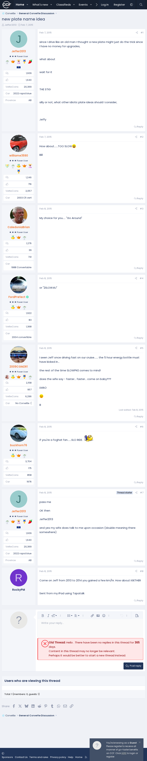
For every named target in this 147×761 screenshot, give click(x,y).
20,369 (28, 86)
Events (83, 4)
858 (29, 475)
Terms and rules (38, 757)
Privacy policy (58, 757)
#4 (141, 278)
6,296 (28, 396)
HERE (123, 753)
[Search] (141, 4)
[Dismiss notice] (139, 742)
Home (20, 4)
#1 (142, 32)
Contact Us (21, 757)
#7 (141, 492)
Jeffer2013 (10, 25)
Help (70, 757)
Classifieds (63, 4)
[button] (27, 4)
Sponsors (7, 757)
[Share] (136, 32)
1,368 (29, 326)
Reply (140, 126)
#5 (141, 348)
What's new (40, 4)
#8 (141, 571)
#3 (141, 208)
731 (30, 257)
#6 (141, 426)
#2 (141, 137)
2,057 (28, 191)
